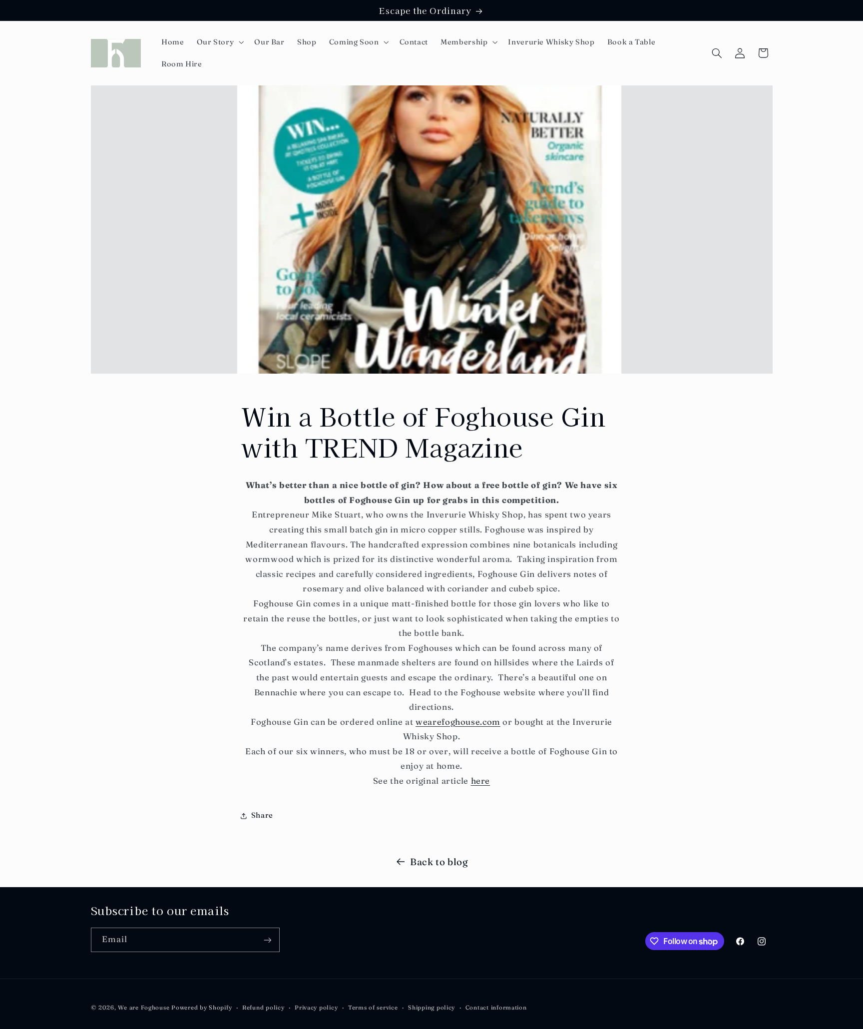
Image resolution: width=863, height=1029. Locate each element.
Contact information (496, 1007)
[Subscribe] (267, 940)
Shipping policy (431, 1007)
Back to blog (439, 862)
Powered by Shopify (201, 1007)
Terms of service (373, 1007)
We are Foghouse (143, 1007)
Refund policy (263, 1007)
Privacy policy (316, 1007)
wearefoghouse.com (458, 722)
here (480, 781)
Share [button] (262, 815)
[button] (219, 42)
